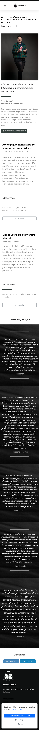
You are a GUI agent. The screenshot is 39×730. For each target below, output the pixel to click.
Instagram (12, 661)
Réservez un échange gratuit (15, 131)
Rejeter (21, 724)
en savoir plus (19, 218)
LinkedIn (29, 661)
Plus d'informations (17, 709)
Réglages (21, 720)
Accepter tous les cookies (20, 715)
